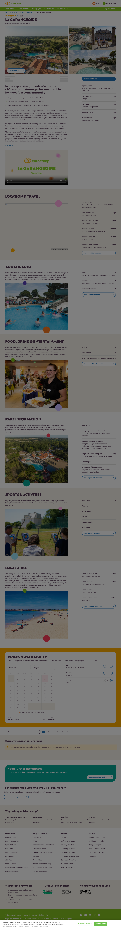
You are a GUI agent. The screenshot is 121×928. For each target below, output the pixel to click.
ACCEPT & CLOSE (100, 924)
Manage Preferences (85, 924)
